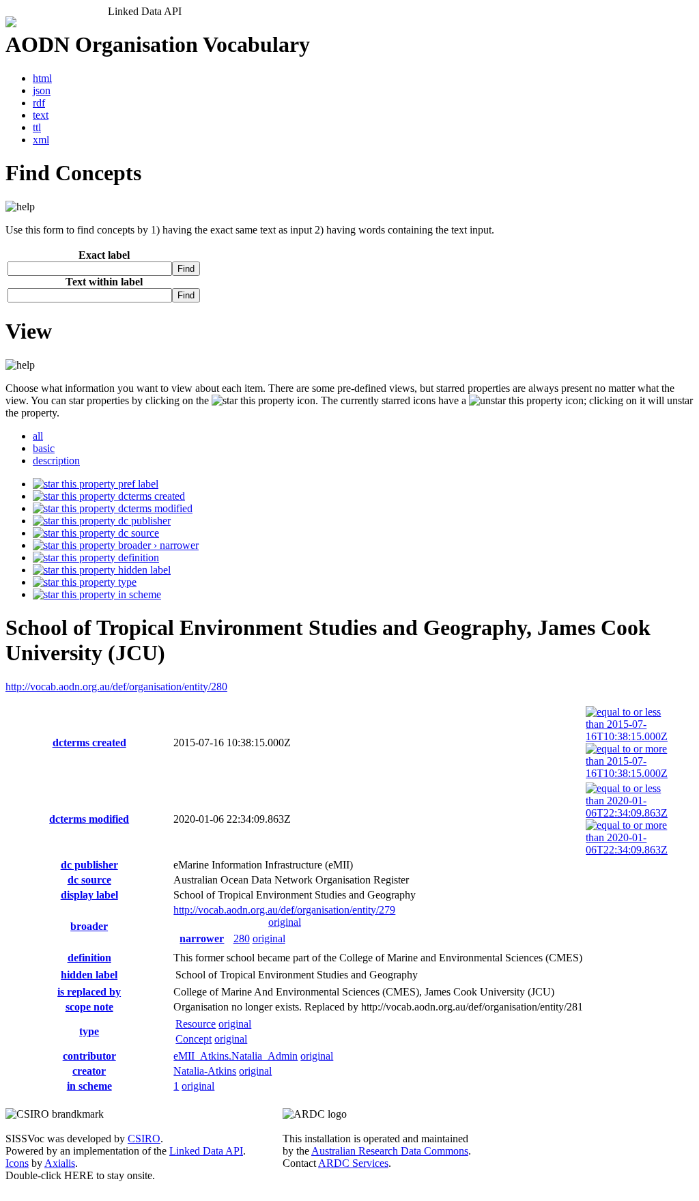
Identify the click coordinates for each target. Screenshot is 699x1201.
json (42, 90)
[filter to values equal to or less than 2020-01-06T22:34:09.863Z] (627, 813)
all (38, 436)
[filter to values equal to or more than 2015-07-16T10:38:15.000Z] (627, 773)
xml (41, 139)
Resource (195, 1024)
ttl (37, 127)
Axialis (59, 1163)
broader (89, 926)
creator (89, 1071)
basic (44, 448)
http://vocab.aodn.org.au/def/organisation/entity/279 (284, 910)
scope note (89, 1007)
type (126, 582)
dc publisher (143, 520)
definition (137, 557)
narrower (202, 938)
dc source (137, 533)
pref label (136, 484)
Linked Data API (206, 1151)
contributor (89, 1056)
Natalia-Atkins (204, 1071)
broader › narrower (157, 545)
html (42, 78)
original (284, 922)
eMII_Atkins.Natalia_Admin (235, 1056)
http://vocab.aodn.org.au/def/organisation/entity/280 (116, 686)
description (56, 460)
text (40, 115)
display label (89, 895)
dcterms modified (153, 508)
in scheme (138, 594)
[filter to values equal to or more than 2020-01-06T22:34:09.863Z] (627, 850)
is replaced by (89, 992)
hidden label (143, 570)
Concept (193, 1039)
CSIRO (144, 1138)
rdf (39, 103)
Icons (17, 1163)
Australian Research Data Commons (389, 1151)
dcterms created (150, 496)
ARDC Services (353, 1163)
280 (241, 938)
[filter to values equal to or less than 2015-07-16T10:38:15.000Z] (627, 736)
